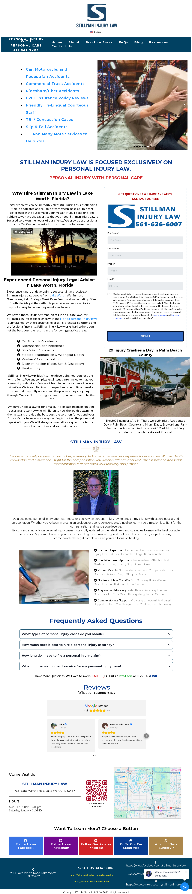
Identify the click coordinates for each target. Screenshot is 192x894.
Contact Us (61, 46)
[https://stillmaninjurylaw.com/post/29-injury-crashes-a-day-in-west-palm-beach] (145, 387)
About (74, 42)
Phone (111, 264)
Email (111, 279)
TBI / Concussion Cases (49, 119)
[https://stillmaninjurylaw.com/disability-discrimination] (143, 105)
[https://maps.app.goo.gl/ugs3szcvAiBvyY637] (96, 790)
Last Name (113, 248)
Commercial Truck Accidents (55, 84)
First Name (113, 233)
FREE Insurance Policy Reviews (57, 98)
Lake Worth (57, 295)
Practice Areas (99, 42)
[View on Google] (54, 726)
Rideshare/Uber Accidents (52, 91)
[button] (96, 32)
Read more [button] (56, 747)
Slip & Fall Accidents (47, 127)
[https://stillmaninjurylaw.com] (96, 16)
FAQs (123, 42)
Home (56, 42)
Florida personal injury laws (78, 318)
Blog (138, 42)
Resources (158, 42)
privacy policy (160, 315)
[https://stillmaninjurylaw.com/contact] (54, 577)
